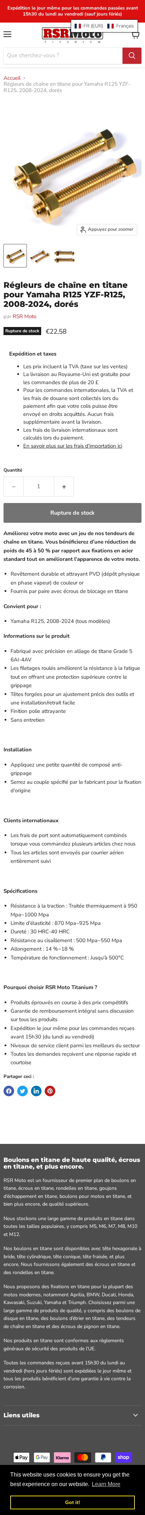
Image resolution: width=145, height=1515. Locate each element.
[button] (104, 26)
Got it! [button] (72, 1502)
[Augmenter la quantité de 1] (64, 486)
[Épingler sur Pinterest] (50, 1091)
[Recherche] (131, 56)
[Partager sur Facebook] (9, 1091)
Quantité (13, 470)
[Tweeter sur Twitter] (22, 1091)
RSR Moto (24, 316)
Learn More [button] (106, 1484)
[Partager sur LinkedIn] (36, 1091)
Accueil (12, 78)
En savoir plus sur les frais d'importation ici (72, 445)
